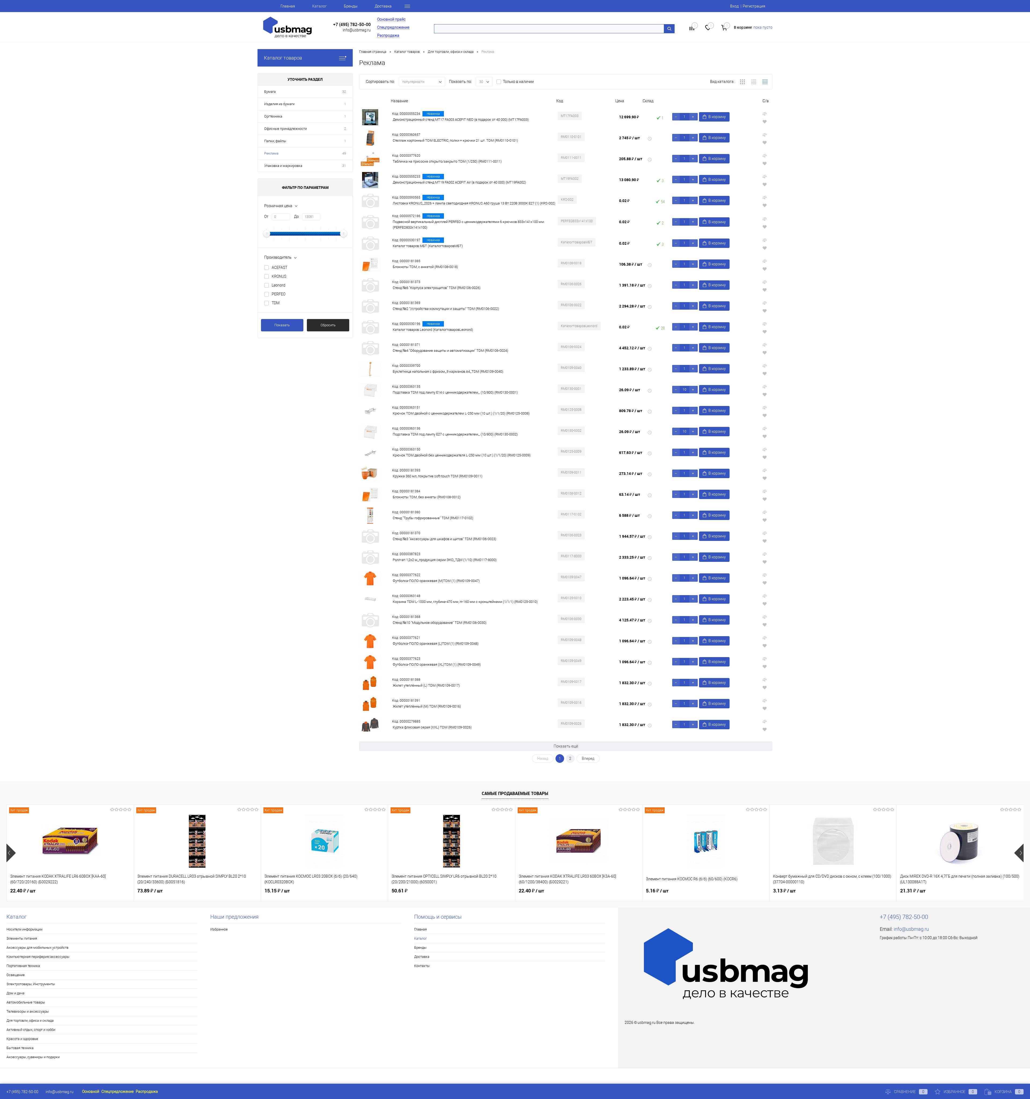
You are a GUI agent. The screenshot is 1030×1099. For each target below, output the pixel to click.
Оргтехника (273, 116)
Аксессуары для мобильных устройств (37, 948)
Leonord (278, 285)
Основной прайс (391, 19)
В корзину (717, 117)
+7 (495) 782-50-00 (352, 24)
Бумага (270, 92)
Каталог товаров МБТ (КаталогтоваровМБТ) (428, 246)
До (296, 216)
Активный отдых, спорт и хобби (30, 1030)
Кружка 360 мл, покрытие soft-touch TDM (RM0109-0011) (437, 476)
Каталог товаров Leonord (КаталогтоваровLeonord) (433, 330)
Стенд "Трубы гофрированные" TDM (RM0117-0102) (433, 518)
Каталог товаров (283, 58)
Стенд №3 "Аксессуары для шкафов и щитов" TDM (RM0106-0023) (444, 539)
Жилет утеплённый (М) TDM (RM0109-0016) (427, 706)
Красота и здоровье (22, 1039)
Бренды (351, 6)
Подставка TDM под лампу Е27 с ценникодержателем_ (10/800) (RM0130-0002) (455, 434)
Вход (734, 6)
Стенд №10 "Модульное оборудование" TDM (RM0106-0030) (439, 623)
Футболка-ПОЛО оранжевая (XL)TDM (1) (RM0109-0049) (437, 664)
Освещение (15, 975)
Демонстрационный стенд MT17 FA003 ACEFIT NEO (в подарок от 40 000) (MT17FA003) (461, 120)
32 (344, 92)
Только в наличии (518, 81)
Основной (90, 1091)
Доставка (383, 6)
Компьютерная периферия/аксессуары (37, 957)
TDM (275, 303)
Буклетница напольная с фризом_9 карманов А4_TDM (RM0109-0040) (448, 371)
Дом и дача (15, 993)
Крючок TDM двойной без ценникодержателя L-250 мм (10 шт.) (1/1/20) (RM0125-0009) (462, 455)
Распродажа (388, 35)
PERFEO (278, 294)
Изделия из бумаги (279, 104)
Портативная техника (23, 966)
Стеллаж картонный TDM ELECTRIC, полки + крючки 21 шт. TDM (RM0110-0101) (455, 140)
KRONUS (279, 276)
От (266, 216)
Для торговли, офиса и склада (30, 1021)
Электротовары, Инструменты (30, 984)
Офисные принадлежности (285, 129)
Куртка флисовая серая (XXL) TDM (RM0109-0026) (432, 727)
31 (344, 166)
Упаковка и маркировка (283, 166)
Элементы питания (21, 938)
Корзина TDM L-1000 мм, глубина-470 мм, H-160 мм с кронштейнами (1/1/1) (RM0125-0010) (465, 602)
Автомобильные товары (25, 1002)
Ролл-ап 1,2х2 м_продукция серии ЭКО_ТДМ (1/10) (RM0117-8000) (444, 560)
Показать (282, 325)
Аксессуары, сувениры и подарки (33, 1057)
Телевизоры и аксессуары (27, 1011)
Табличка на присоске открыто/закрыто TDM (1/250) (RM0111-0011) (447, 161)
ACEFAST (279, 267)
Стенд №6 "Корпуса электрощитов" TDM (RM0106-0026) (436, 288)
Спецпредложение (393, 27)
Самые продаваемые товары (515, 793)
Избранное (219, 929)
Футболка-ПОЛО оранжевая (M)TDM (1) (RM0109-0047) (436, 581)
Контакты (422, 966)
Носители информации (24, 929)
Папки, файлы (275, 141)
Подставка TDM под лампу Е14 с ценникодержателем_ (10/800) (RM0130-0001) (455, 392)
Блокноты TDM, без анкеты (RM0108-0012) (427, 497)
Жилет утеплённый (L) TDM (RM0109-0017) (426, 685)
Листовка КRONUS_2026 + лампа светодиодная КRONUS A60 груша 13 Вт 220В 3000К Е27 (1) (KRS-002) (474, 203)
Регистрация (754, 6)
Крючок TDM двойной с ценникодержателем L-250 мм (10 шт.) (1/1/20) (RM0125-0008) (461, 413)
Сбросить (328, 325)
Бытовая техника (20, 1048)
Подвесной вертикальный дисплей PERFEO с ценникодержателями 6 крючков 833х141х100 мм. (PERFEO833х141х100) (469, 224)
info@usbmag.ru (357, 30)
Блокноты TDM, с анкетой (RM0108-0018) (425, 267)
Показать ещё (566, 746)
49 (344, 153)
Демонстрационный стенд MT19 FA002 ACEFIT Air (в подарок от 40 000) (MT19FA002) (459, 182)
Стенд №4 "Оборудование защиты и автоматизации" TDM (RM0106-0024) (450, 351)
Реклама (271, 153)
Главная (288, 6)
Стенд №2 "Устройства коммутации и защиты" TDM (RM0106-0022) (446, 309)
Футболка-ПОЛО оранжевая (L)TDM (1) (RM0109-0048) (436, 644)
